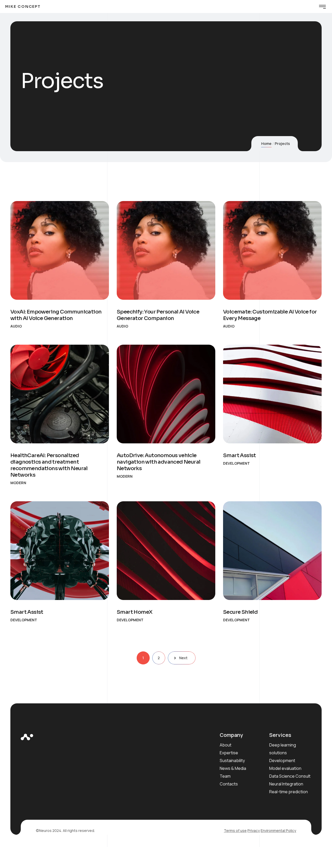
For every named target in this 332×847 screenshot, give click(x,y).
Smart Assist (239, 455)
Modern (18, 482)
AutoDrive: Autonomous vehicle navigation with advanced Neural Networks (158, 462)
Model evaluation (285, 768)
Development (236, 463)
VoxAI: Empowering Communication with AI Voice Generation (55, 315)
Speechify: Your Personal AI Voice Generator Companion (158, 315)
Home (266, 143)
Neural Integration (286, 784)
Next (183, 657)
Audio (16, 326)
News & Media (233, 768)
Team (225, 776)
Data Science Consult (289, 776)
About (225, 745)
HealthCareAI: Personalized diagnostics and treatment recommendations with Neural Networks (49, 465)
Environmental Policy (278, 830)
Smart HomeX (134, 612)
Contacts (229, 784)
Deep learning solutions (282, 749)
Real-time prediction (288, 792)
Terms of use (235, 830)
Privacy (253, 830)
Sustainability (232, 760)
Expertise (229, 753)
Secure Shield (240, 612)
